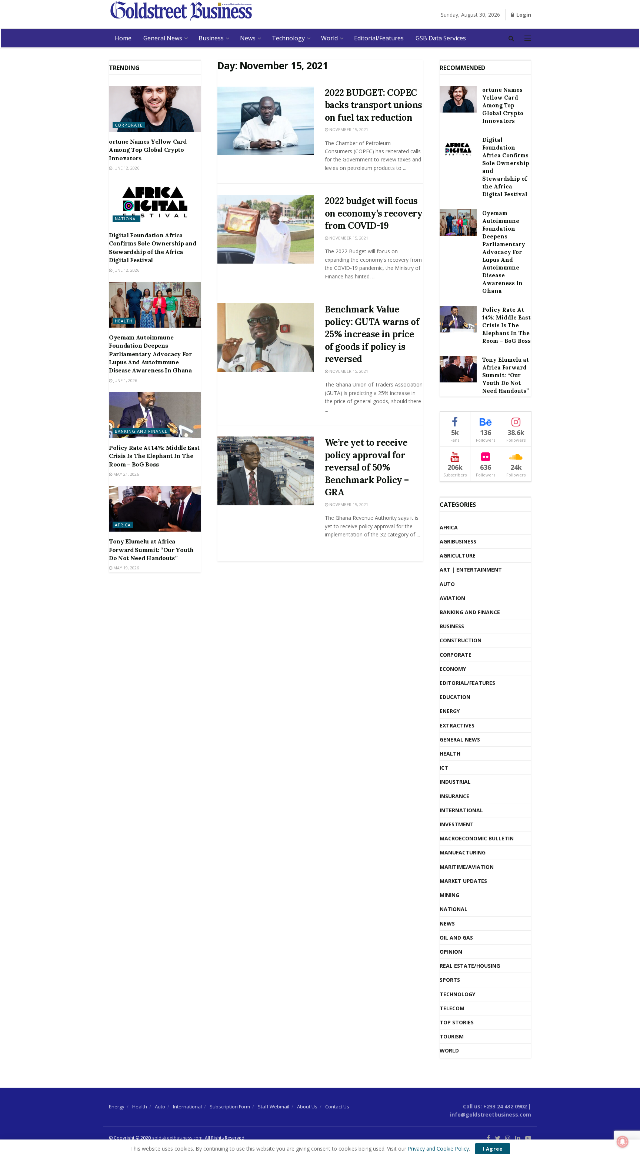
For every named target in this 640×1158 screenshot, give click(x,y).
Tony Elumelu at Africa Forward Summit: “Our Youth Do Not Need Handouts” (151, 550)
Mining (449, 894)
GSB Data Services (441, 38)
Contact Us (337, 1106)
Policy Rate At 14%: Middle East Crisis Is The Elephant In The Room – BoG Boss (154, 456)
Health (124, 321)
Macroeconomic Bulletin (477, 838)
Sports (450, 979)
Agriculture (458, 555)
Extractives (457, 725)
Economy (453, 668)
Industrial (455, 781)
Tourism (452, 1036)
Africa (123, 525)
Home (123, 38)
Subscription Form (230, 1106)
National (126, 218)
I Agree (493, 1148)
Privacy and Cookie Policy (438, 1148)
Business (211, 38)
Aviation (452, 598)
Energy (450, 710)
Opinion (451, 951)
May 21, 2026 (125, 474)
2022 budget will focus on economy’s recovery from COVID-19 (374, 213)
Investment (457, 824)
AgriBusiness (458, 541)
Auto (447, 584)
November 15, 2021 (348, 129)
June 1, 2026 (124, 380)
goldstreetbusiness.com (177, 1138)
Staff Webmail (273, 1106)
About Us (307, 1106)
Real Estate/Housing (470, 965)
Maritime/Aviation (467, 866)
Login (523, 14)
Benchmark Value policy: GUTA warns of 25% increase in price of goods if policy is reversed (372, 334)
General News (162, 38)
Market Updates (463, 880)
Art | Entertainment (471, 569)
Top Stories (457, 1022)
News (248, 38)
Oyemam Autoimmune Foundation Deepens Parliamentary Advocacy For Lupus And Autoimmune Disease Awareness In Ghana (150, 354)
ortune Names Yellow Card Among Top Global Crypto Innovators (147, 150)
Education (455, 696)
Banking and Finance (141, 431)
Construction (460, 640)
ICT (444, 767)
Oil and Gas (456, 937)
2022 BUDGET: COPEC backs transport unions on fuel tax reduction (373, 105)
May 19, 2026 (125, 567)
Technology (288, 38)
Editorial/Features (379, 38)
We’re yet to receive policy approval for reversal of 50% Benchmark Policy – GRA (367, 467)
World (329, 38)
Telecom (452, 1008)
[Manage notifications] (623, 1142)
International (461, 810)
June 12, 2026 (125, 168)
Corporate (129, 125)
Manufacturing (463, 852)
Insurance (454, 796)
